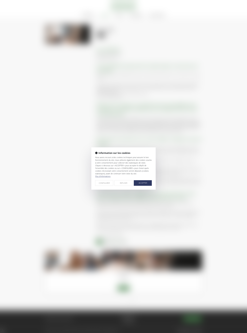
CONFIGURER (104, 183)
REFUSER (123, 183)
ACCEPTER (143, 183)
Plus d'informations (103, 176)
